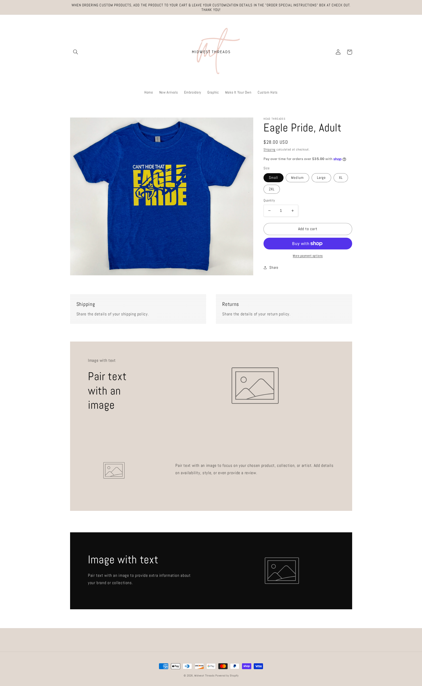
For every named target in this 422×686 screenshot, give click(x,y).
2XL (271, 189)
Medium (297, 177)
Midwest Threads (204, 675)
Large (321, 177)
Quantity (269, 200)
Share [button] (273, 267)
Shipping (269, 149)
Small (273, 177)
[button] (75, 52)
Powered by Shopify (226, 675)
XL (341, 177)
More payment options (308, 256)
